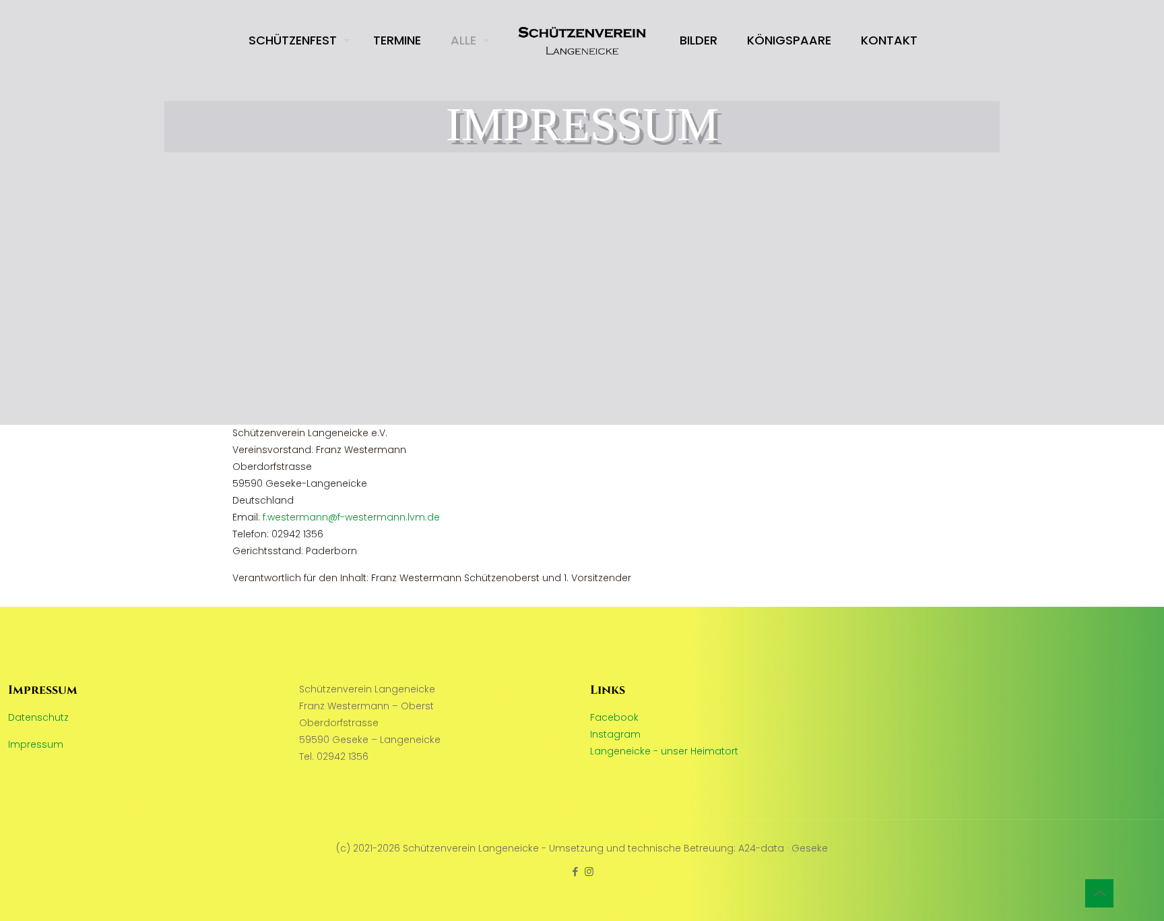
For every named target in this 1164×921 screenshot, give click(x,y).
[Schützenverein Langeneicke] (582, 40)
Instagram (615, 734)
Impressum (35, 744)
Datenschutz (38, 717)
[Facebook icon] (575, 871)
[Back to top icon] (1099, 893)
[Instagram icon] (589, 871)
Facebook (614, 717)
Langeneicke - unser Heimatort (664, 751)
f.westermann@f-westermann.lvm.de (351, 517)
